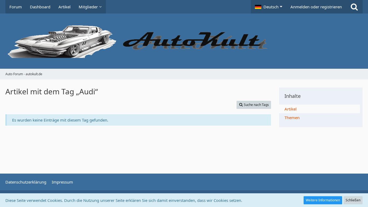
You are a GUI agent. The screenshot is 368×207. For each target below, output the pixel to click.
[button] (268, 6)
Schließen (353, 200)
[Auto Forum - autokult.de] (184, 41)
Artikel (290, 109)
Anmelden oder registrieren (316, 6)
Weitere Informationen (323, 200)
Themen (292, 117)
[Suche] (354, 6)
